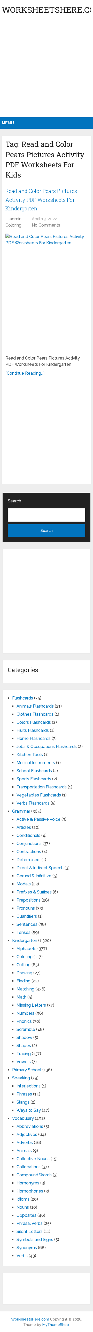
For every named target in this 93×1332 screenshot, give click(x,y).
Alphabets (26, 948)
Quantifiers (27, 916)
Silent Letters (30, 1231)
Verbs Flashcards (33, 803)
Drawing (24, 972)
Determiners (29, 859)
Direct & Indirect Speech (40, 867)
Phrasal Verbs (30, 1223)
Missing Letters (31, 1005)
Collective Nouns (33, 1158)
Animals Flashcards (35, 706)
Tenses (23, 932)
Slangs (23, 1102)
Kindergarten (24, 940)
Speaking (21, 1077)
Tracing (24, 1053)
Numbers (25, 1013)
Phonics (24, 1021)
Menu (8, 122)
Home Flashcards (34, 738)
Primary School (26, 1069)
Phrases (24, 1094)
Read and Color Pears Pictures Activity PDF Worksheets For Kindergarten (41, 199)
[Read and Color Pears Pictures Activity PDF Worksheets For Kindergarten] (46, 292)
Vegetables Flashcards (39, 795)
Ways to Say (29, 1110)
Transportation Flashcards (42, 786)
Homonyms (28, 1183)
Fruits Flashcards (33, 730)
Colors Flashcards (34, 722)
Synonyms (27, 1247)
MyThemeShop (55, 1325)
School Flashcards (34, 770)
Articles (24, 827)
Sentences (27, 924)
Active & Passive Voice (38, 819)
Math (21, 997)
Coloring (13, 225)
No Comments (46, 225)
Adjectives (27, 1134)
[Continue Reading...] (24, 373)
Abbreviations (30, 1126)
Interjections (29, 1086)
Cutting (23, 964)
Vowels (24, 1061)
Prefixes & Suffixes (34, 892)
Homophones (30, 1191)
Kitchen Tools (30, 754)
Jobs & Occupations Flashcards (47, 746)
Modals (24, 883)
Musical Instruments (36, 762)
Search (14, 500)
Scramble (26, 1029)
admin (15, 218)
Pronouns (26, 908)
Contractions (29, 851)
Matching (25, 989)
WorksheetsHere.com (30, 1319)
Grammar (21, 811)
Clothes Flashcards (35, 714)
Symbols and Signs (35, 1239)
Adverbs (25, 1142)
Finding (23, 980)
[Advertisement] (46, 68)
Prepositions (29, 900)
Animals (24, 1150)
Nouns (23, 1207)
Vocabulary (23, 1118)
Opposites (26, 1215)
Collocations (29, 1166)
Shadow (24, 1037)
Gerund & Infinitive (34, 875)
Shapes (24, 1045)
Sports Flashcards (34, 778)
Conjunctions (29, 843)
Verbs (22, 1255)
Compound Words (34, 1174)
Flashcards (22, 698)
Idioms (23, 1199)
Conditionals (28, 835)
